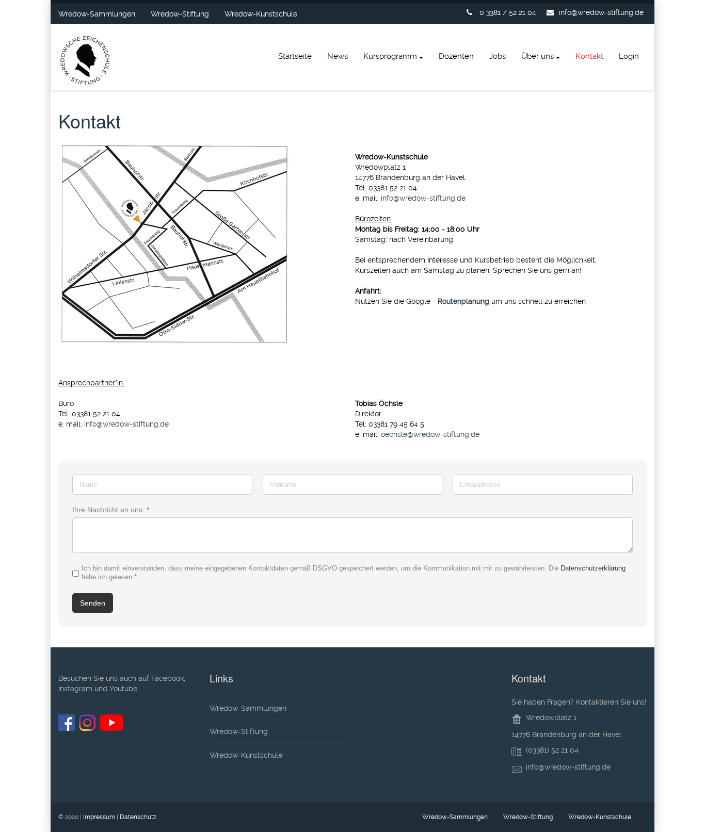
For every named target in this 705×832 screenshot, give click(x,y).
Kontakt (589, 56)
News (337, 56)
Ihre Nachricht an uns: (110, 509)
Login (629, 56)
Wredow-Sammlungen (96, 14)
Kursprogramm (390, 56)
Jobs (497, 56)
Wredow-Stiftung (180, 14)
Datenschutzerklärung (593, 568)
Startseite (295, 56)
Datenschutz (138, 817)
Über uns (537, 56)
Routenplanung (463, 301)
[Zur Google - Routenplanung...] (204, 243)
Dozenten (456, 56)
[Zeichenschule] (85, 62)
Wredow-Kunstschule (261, 14)
